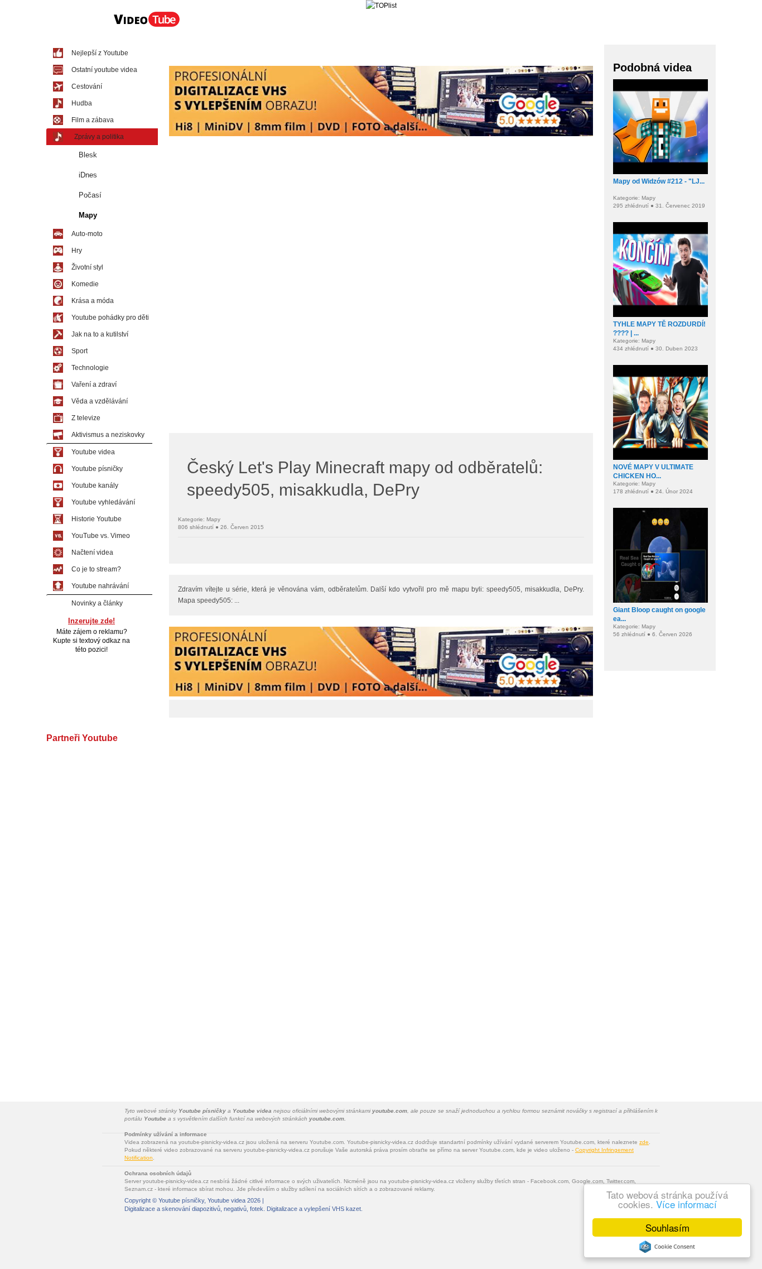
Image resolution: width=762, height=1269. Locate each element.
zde (644, 1142)
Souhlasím (667, 1227)
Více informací (686, 1204)
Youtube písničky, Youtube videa (201, 1200)
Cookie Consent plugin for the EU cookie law (667, 1247)
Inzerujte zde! (91, 621)
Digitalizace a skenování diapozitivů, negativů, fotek (193, 1208)
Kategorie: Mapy (199, 519)
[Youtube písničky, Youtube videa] (146, 26)
